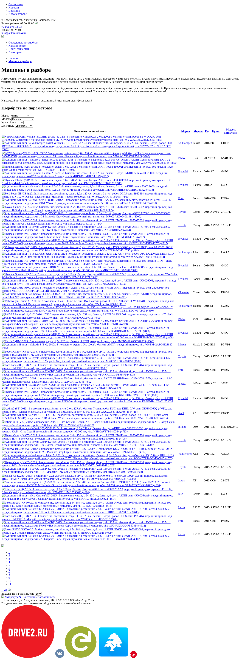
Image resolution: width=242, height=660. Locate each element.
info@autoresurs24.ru (13, 32)
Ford (181, 198)
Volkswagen (185, 142)
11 (10, 584)
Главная (13, 58)
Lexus (181, 507)
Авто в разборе (18, 13)
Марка (5, 115)
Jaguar (181, 383)
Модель (6, 118)
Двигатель (7, 125)
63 (5, 590)
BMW (181, 157)
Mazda (182, 344)
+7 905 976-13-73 (11, 26)
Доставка (14, 10)
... (2, 590)
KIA (180, 493)
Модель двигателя (230, 131)
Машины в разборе (20, 61)
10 (10, 580)
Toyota (182, 211)
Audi (181, 413)
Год (207, 131)
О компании (16, 4)
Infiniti (182, 426)
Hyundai (183, 171)
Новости (14, 7)
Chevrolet (183, 292)
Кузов (5, 122)
